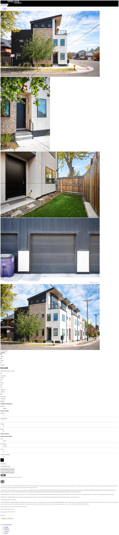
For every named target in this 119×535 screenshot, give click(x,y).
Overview (5, 8)
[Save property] (4, 351)
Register (5, 5)
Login (2, 5)
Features (4, 9)
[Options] (1, 351)
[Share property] (6, 351)
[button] (59, 44)
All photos (3, 352)
